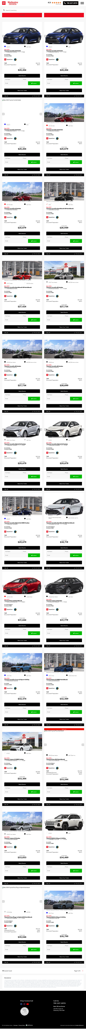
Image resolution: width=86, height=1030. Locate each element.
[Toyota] (4, 3)
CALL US (6, 96)
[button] (40, 36)
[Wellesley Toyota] (13, 3)
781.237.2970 (71, 3)
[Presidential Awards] (26, 1011)
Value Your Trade (22, 90)
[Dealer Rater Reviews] (54, 3)
